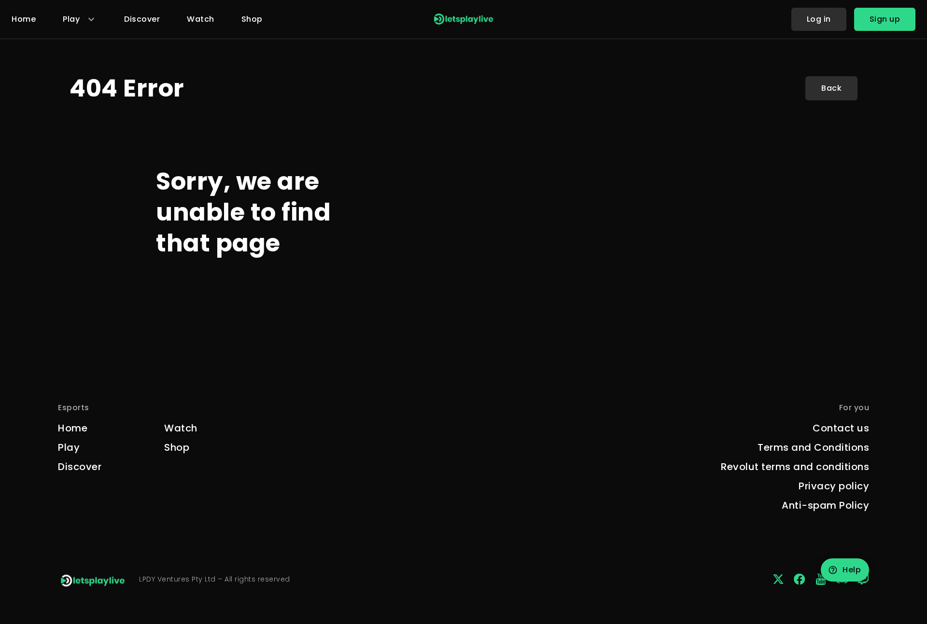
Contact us (841, 428)
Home (24, 19)
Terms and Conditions (813, 447)
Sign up (885, 19)
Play (69, 447)
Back (831, 88)
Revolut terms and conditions (795, 466)
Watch (200, 19)
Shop (252, 19)
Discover (142, 19)
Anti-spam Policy (825, 505)
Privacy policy (834, 486)
